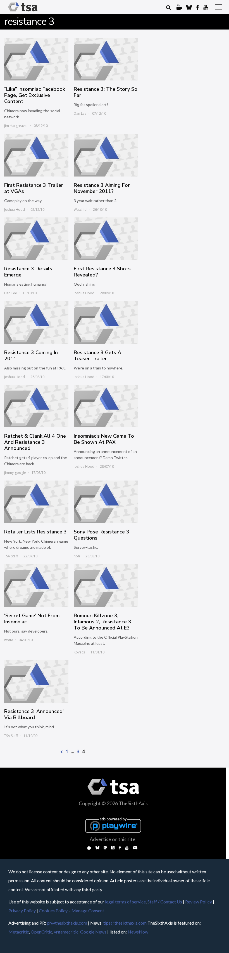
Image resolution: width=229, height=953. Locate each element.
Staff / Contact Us (164, 901)
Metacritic (18, 931)
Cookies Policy (53, 910)
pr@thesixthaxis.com (67, 922)
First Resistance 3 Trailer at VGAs (33, 188)
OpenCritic (41, 931)
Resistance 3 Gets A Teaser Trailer (97, 355)
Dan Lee (80, 113)
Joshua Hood (14, 209)
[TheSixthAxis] (22, 11)
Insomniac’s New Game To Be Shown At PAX (104, 439)
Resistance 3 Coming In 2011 (31, 355)
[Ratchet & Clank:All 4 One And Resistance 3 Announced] (36, 406)
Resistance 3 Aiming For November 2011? (102, 188)
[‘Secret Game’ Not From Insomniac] (36, 585)
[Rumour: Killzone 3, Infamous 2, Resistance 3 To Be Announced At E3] (106, 585)
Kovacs (79, 652)
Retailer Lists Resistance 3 (35, 531)
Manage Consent (87, 910)
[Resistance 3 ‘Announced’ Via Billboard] (36, 681)
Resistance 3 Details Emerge (28, 271)
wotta (8, 640)
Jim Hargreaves (16, 125)
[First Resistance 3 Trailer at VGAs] (36, 155)
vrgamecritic (66, 931)
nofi (77, 556)
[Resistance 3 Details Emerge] (36, 238)
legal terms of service (125, 901)
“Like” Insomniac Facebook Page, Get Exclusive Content (34, 95)
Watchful (80, 209)
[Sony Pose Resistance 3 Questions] (106, 502)
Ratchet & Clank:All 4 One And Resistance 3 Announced (35, 442)
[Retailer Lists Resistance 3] (36, 502)
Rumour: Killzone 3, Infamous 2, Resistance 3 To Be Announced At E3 (102, 621)
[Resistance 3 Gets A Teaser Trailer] (106, 322)
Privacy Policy (22, 910)
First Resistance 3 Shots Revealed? (102, 271)
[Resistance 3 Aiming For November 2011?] (106, 155)
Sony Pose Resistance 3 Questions (101, 534)
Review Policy (198, 901)
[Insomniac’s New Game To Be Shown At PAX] (106, 406)
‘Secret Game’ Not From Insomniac (31, 618)
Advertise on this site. (113, 839)
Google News (93, 931)
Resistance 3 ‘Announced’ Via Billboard (34, 714)
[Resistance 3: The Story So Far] (106, 59)
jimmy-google (15, 472)
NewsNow (138, 931)
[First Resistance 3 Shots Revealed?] (106, 238)
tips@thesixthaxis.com (125, 922)
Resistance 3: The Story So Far (105, 92)
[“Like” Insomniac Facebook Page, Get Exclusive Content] (36, 59)
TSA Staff (11, 556)
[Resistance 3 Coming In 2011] (36, 322)
